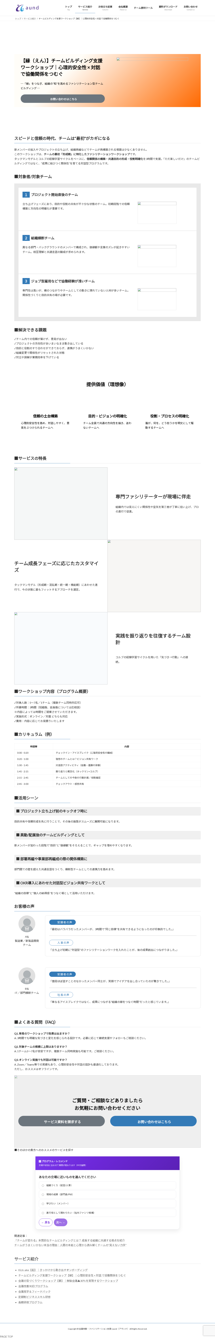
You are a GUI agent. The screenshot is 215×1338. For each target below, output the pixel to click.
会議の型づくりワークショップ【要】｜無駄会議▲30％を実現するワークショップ (68, 1280)
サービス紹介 (26, 1258)
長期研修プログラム (30, 1302)
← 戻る (45, 1222)
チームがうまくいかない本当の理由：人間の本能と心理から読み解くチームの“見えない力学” (70, 1245)
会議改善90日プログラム (33, 1286)
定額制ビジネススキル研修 (34, 1296)
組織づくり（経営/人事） (59, 1185)
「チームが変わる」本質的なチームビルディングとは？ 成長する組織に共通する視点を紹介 (69, 1240)
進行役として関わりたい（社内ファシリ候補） (71, 1212)
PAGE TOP (6, 1336)
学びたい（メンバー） (58, 1203)
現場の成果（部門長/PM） (60, 1194)
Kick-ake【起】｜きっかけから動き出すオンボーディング (53, 1270)
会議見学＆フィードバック (34, 1291)
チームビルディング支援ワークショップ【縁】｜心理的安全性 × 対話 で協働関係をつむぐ (72, 1275)
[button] (63, 98)
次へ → (60, 1222)
